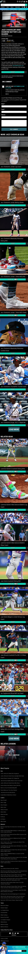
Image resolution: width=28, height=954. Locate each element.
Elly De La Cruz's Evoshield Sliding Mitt (9, 787)
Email (3, 109)
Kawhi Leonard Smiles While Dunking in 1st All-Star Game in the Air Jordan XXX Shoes (13, 831)
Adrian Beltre (3, 812)
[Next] (25, 19)
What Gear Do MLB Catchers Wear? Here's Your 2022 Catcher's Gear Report (12, 883)
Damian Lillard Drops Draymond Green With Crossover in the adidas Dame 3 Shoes (13, 835)
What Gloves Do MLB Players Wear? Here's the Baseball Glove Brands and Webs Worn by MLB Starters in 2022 (14, 871)
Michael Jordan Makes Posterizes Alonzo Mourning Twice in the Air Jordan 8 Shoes (13, 862)
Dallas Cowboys (4, 915)
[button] (24, 1)
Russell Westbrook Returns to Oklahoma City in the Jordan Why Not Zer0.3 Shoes (13, 839)
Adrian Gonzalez (4, 814)
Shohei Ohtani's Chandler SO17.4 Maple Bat (10, 778)
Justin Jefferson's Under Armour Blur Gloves (10, 783)
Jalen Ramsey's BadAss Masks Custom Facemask (11, 780)
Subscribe (17, 7)
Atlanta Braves (4, 922)
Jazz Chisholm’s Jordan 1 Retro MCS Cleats (13, 312)
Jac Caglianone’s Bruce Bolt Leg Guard (12, 693)
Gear (8, 7)
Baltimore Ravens (4, 926)
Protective (4, 77)
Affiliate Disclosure (5, 940)
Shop (13, 72)
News (12, 7)
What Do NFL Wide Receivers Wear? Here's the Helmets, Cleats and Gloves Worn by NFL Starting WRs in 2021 (13, 897)
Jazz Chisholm (12, 76)
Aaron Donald (3, 800)
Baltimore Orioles (4, 924)
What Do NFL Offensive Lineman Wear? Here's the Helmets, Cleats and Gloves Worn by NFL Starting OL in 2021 (13, 875)
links (19, 10)
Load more (14, 429)
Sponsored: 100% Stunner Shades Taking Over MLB (11, 900)
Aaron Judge (3, 802)
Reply (7, 94)
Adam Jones (3, 807)
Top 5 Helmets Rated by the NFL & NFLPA (9, 868)
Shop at (11, 279)
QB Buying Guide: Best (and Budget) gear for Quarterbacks (13, 894)
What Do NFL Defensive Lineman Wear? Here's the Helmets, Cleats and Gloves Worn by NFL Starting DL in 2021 (13, 887)
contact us (19, 952)
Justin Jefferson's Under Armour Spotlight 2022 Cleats (12, 776)
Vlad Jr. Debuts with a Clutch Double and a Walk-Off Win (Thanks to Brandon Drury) (13, 843)
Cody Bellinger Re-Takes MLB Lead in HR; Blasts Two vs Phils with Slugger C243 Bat (14, 846)
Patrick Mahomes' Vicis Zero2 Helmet (9, 790)
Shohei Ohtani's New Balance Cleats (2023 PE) (10, 785)
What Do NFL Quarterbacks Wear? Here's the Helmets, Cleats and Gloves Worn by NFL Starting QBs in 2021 (14, 879)
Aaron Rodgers (4, 805)
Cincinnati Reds (4, 912)
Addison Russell (4, 809)
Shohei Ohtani (13, 9)
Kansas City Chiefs (5, 917)
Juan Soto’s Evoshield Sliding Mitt (11, 581)
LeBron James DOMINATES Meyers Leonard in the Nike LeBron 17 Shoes (12, 854)
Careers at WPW (4, 938)
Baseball (10, 77)
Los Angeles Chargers (5, 919)
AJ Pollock (3, 819)
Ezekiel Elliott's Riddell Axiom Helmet (8, 795)
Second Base (5, 76)
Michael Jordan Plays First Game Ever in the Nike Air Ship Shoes (13, 827)
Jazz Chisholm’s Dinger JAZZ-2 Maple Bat (13, 422)
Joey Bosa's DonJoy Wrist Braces (8, 792)
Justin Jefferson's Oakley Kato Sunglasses (10, 773)
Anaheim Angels (4, 907)
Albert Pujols (3, 821)
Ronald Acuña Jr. (4, 9)
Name (3, 104)
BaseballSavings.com (18, 65)
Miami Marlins (20, 76)
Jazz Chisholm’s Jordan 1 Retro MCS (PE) (13, 277)
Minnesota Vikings (4, 905)
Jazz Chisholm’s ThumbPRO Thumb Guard (13, 387)
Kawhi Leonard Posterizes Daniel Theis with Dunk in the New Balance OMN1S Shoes (13, 850)
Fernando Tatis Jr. (23, 9)
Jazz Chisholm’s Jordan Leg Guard (11, 167)
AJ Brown (3, 816)
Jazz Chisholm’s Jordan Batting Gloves (12, 202)
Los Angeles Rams (5, 910)
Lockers (3, 7)
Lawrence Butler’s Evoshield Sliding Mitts (13, 469)
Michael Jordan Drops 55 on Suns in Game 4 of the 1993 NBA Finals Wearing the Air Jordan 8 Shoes (14, 858)
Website (3, 115)
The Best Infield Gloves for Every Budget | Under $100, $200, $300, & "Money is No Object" (13, 891)
